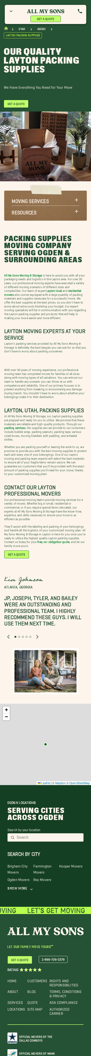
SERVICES (15, 1001)
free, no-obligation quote (53, 541)
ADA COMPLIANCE (63, 1001)
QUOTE (32, 1001)
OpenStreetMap (79, 783)
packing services (14, 427)
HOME (12, 979)
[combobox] (48, 837)
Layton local (54, 290)
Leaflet (45, 783)
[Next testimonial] (37, 637)
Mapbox (60, 783)
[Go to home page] (6, 29)
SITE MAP (34, 1008)
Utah (22, 29)
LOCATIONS (16, 1008)
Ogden (41, 29)
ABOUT (12, 990)
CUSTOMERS (37, 979)
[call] (80, 11)
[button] (45, 200)
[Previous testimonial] (8, 637)
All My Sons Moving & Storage (23, 274)
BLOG (31, 990)
